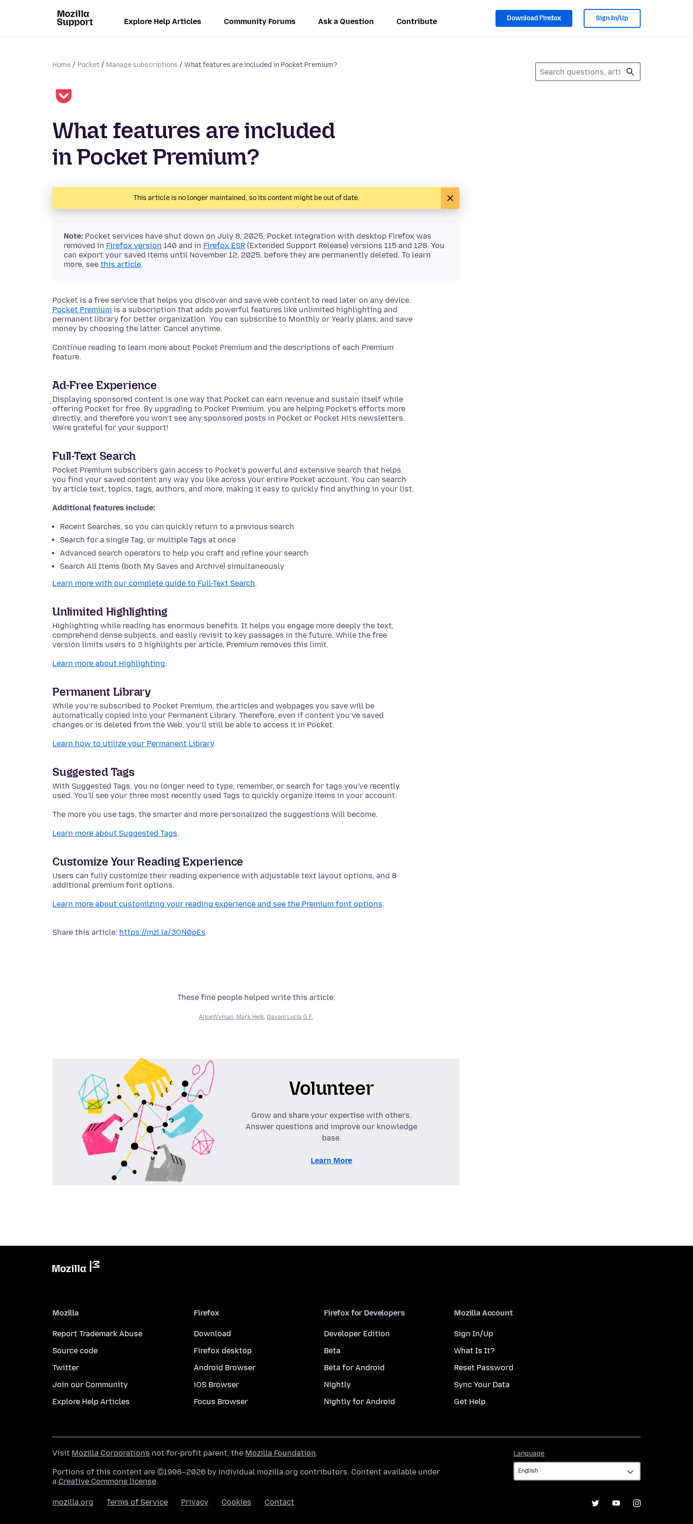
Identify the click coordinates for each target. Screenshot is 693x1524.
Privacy (194, 1502)
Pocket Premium (82, 309)
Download (212, 1333)
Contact (279, 1502)
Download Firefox (534, 18)
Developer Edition (357, 1333)
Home (61, 65)
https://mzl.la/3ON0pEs (162, 932)
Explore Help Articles (162, 21)
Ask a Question (346, 21)
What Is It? (474, 1350)
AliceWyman (216, 1017)
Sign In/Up (612, 18)
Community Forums (260, 21)
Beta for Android (354, 1367)
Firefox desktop (223, 1350)
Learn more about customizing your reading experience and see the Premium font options (217, 903)
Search (630, 71)
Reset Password (483, 1367)
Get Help (470, 1401)
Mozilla (75, 1268)
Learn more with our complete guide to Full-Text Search (153, 583)
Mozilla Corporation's (111, 1453)
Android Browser (225, 1367)
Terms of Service (137, 1502)
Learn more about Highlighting (108, 663)
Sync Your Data (482, 1384)
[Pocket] (63, 97)
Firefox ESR (224, 245)
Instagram (637, 1503)
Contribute (416, 21)
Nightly (337, 1384)
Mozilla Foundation (280, 1453)
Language (528, 1453)
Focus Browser (221, 1401)
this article (120, 264)
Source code (75, 1350)
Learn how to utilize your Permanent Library (133, 743)
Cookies (236, 1502)
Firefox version (134, 245)
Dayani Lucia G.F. (290, 1017)
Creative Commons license (107, 1481)
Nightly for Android (359, 1401)
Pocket (88, 65)
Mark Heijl (250, 1017)
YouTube (616, 1503)
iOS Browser (216, 1384)
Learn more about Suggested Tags (114, 833)
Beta (332, 1350)
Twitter (65, 1367)
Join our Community (90, 1384)
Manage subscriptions (142, 65)
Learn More (331, 1160)
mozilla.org (72, 1502)
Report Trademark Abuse (97, 1333)
